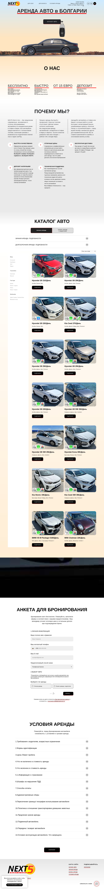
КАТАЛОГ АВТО (73, 867)
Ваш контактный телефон (40, 644)
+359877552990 (80, 2)
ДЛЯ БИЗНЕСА (43, 3)
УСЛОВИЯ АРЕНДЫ (55, 3)
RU (94, 3)
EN (88, 3)
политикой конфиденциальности (56, 701)
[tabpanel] (52, 238)
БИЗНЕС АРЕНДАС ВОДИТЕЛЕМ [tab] (62, 230)
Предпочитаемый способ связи (42, 663)
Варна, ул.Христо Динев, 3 (77, 3)
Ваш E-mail (34, 654)
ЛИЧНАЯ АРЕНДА (73, 869)
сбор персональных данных (62, 699)
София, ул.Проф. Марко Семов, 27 (76, 5)
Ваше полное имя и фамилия (41, 635)
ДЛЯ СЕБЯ (30, 3)
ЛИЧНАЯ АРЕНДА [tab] (41, 230)
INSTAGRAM (87, 867)
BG (91, 3)
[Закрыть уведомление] (26, 877)
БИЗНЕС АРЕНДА (73, 872)
